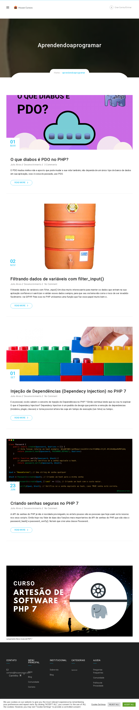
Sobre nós (54, 670)
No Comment (50, 284)
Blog (30, 677)
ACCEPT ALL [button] (129, 704)
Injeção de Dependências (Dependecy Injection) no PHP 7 (68, 391)
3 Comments (50, 164)
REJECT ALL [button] (114, 704)
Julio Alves (15, 164)
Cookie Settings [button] (98, 704)
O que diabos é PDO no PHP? (39, 159)
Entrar (129, 7)
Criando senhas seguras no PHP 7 (44, 503)
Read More (20, 182)
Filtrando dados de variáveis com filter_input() (57, 278)
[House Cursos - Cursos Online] (25, 7)
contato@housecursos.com (18, 673)
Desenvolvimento (33, 164)
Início (30, 672)
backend (74, 670)
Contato (31, 687)
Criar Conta (119, 7)
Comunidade (33, 682)
